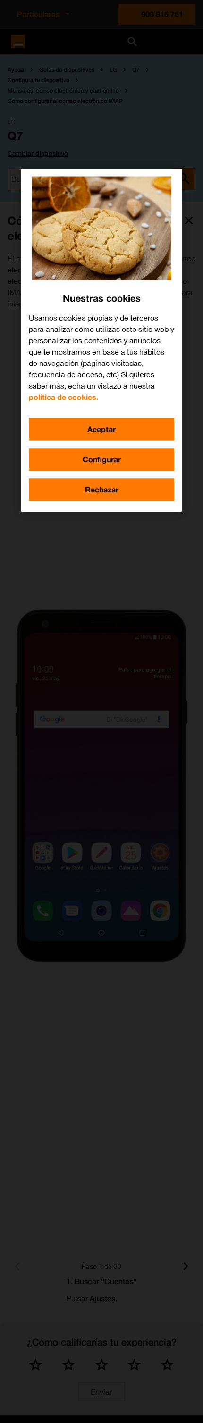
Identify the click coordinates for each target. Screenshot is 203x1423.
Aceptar (101, 429)
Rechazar (101, 490)
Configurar (102, 460)
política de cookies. (63, 397)
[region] (101, 340)
